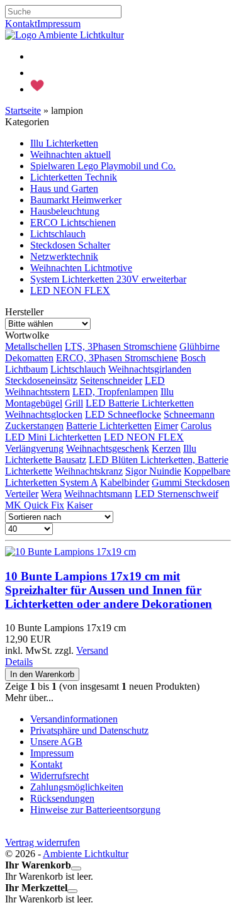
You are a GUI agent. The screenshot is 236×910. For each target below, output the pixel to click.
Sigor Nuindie (153, 471)
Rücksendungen (62, 798)
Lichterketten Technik (73, 177)
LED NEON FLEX (70, 290)
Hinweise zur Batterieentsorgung (95, 809)
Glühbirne (199, 346)
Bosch (193, 357)
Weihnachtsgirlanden (149, 369)
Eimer (166, 425)
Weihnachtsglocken (43, 414)
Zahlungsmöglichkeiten (76, 787)
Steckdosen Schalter (70, 245)
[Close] (76, 868)
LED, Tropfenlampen (115, 391)
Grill (74, 403)
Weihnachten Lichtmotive (81, 267)
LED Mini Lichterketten (53, 437)
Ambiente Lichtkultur (85, 853)
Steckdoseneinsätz (41, 380)
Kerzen (166, 448)
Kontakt (21, 23)
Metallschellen (33, 346)
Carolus (196, 425)
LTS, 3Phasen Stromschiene (121, 346)
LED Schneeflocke (123, 414)
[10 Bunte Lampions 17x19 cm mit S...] (70, 551)
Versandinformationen (74, 719)
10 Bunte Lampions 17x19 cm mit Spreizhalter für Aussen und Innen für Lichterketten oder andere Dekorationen (108, 590)
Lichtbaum (26, 369)
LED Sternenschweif (176, 493)
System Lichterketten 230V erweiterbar (108, 279)
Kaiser (80, 505)
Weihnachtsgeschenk (107, 448)
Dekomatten (29, 357)
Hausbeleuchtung (64, 211)
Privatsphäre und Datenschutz (89, 730)
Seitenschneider (111, 380)
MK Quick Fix (34, 505)
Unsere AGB (56, 741)
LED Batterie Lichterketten (140, 403)
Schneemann (189, 414)
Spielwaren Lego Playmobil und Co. (103, 165)
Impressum (59, 23)
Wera (51, 493)
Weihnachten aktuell (70, 154)
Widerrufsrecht (59, 775)
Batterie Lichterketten (109, 425)
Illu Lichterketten (64, 143)
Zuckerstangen (34, 425)
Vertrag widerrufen (42, 842)
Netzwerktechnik (64, 256)
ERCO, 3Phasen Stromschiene (117, 357)
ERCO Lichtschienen (73, 222)
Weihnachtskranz (89, 471)
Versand (92, 650)
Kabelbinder (124, 482)
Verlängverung (34, 448)
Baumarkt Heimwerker (75, 199)
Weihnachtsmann (98, 493)
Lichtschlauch (58, 233)
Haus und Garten (64, 188)
